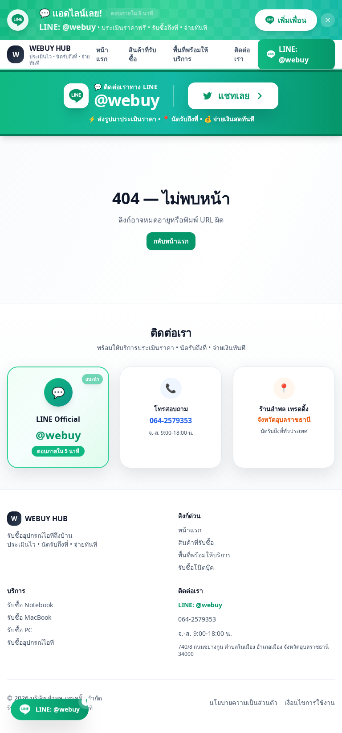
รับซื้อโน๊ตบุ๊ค (196, 567)
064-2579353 (197, 619)
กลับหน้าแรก (171, 241)
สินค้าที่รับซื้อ (142, 54)
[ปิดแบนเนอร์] (328, 20)
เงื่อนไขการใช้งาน (310, 702)
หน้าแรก (102, 54)
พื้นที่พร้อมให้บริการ (190, 54)
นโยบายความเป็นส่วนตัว (243, 702)
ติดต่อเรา (242, 54)
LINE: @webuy (200, 605)
